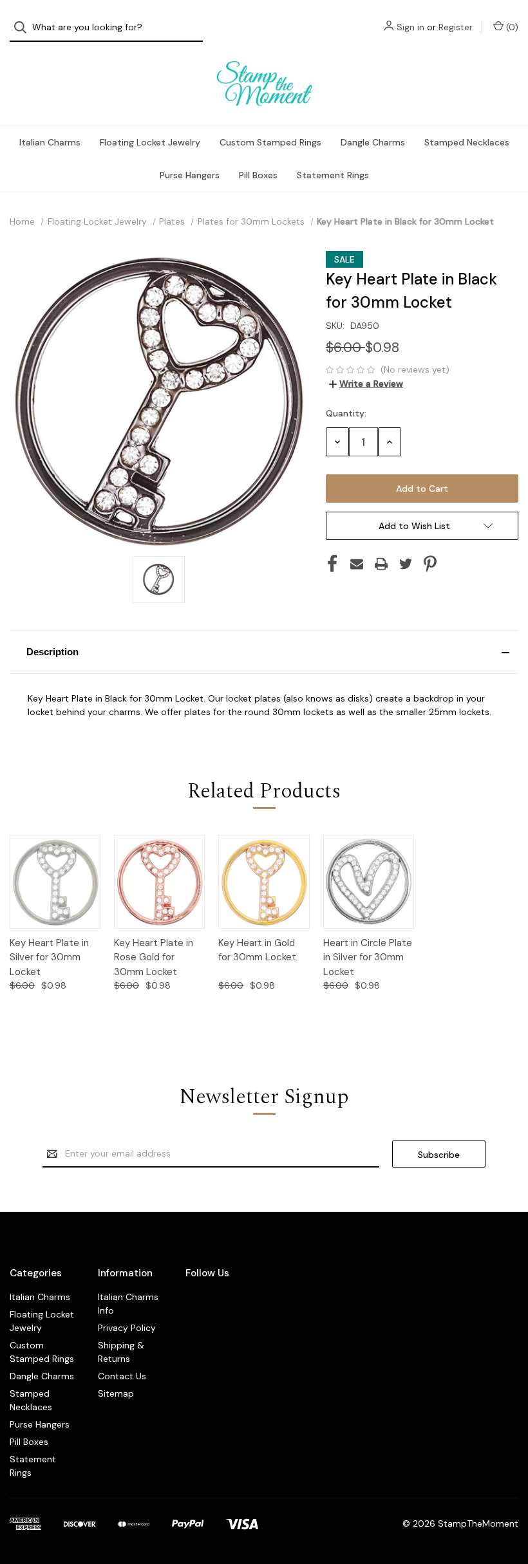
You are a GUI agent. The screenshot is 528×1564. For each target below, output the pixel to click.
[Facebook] (332, 564)
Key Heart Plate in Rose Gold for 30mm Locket (153, 957)
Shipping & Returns (121, 1351)
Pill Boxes (258, 175)
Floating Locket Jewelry (150, 142)
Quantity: (346, 413)
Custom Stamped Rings (270, 142)
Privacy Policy (127, 1328)
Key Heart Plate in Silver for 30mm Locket (49, 957)
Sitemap (116, 1393)
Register (455, 27)
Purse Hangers (190, 175)
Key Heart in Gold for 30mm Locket (257, 950)
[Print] (381, 564)
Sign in (410, 27)
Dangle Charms (373, 142)
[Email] (356, 564)
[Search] (24, 27)
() (511, 27)
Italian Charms (49, 142)
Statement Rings (333, 175)
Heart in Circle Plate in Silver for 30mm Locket (367, 957)
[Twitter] (405, 564)
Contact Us (122, 1376)
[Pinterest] (430, 564)
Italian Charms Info (128, 1303)
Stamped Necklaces (466, 142)
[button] (264, 652)
